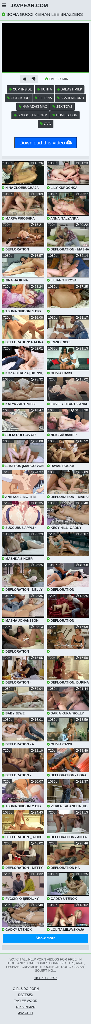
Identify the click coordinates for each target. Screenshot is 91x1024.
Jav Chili (25, 1013)
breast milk (71, 89)
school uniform (32, 115)
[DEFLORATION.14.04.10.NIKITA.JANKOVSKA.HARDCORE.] (68, 546)
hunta (46, 89)
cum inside (22, 89)
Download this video (42, 143)
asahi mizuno (72, 98)
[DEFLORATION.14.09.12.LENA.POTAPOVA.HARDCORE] (68, 639)
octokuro (20, 98)
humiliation (66, 115)
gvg (47, 124)
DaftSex (25, 995)
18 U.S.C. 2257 (45, 978)
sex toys (63, 106)
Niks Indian (25, 1007)
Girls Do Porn (26, 989)
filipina (45, 98)
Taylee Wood (25, 1001)
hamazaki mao (34, 106)
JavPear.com (29, 5)
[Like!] (24, 79)
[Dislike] (33, 79)
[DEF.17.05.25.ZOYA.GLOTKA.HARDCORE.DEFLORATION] (68, 298)
